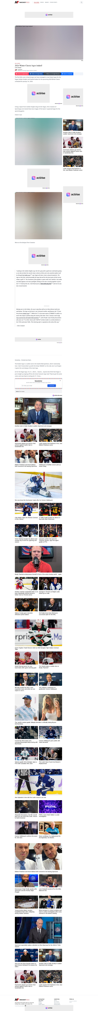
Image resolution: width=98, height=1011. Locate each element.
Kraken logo (26, 313)
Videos (40, 1001)
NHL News (41, 1000)
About (55, 1000)
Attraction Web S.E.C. (22, 1006)
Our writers (56, 1001)
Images (40, 1003)
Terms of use (57, 1003)
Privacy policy (57, 1004)
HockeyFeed (20, 69)
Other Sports (41, 1004)
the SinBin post (26, 275)
